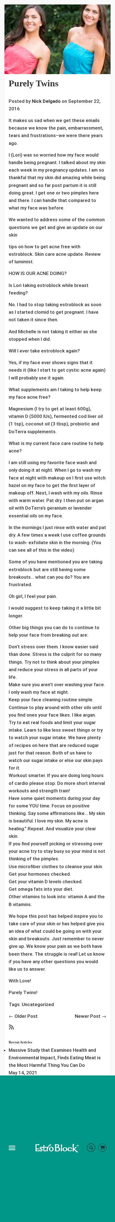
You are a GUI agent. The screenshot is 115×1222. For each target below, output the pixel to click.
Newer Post (87, 1016)
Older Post (26, 1016)
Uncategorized (38, 1004)
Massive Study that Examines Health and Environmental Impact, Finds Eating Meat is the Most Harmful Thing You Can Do (55, 1057)
